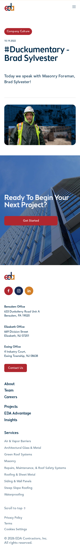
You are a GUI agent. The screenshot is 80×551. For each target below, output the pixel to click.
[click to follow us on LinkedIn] (29, 291)
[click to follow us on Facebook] (8, 291)
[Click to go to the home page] (9, 7)
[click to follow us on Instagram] (19, 291)
